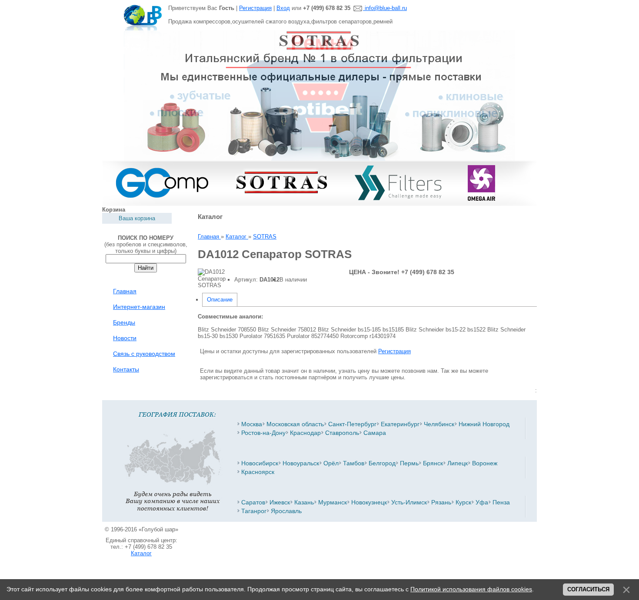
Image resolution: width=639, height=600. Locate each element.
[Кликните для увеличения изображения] (212, 278)
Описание (220, 299)
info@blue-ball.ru (385, 8)
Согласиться (588, 589)
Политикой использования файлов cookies (471, 589)
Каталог (141, 553)
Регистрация (255, 8)
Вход (283, 8)
